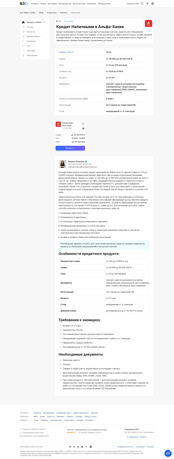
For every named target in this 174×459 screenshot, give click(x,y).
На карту (35, 4)
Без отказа (52, 4)
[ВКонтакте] (74, 447)
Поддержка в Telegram (137, 437)
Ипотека (94, 413)
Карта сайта (69, 420)
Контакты (31, 32)
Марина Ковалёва (76, 161)
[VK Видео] (82, 447)
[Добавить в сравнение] (83, 128)
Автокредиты (48, 413)
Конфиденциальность (126, 447)
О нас (136, 4)
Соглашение (140, 447)
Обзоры (70, 416)
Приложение (32, 55)
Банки (41, 13)
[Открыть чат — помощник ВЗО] (168, 453)
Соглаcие (150, 447)
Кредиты (63, 13)
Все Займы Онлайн (27, 13)
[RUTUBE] (86, 447)
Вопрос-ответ (91, 416)
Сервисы (44, 420)
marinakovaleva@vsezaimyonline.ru (82, 167)
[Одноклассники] (78, 447)
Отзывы (30, 27)
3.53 (66, 128)
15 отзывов (68, 21)
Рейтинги (60, 416)
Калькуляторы (56, 420)
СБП (28, 46)
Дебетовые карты (81, 413)
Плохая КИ (91, 4)
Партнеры (31, 50)
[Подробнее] (83, 123)
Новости (50, 416)
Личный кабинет (33, 36)
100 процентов (104, 4)
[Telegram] (70, 447)
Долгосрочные (79, 4)
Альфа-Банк (52, 13)
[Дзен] (91, 447)
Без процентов (65, 4)
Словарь (79, 416)
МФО (36, 416)
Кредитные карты (64, 413)
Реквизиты (31, 41)
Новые (43, 4)
